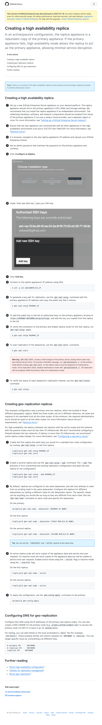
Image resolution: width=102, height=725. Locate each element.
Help (52, 713)
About (53, 715)
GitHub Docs (16, 4)
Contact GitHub (61, 713)
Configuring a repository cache (72, 436)
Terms (25, 713)
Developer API (81, 713)
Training (90, 713)
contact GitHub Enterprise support (75, 19)
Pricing (71, 713)
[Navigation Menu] (94, 4)
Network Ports (30, 422)
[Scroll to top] (96, 719)
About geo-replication (20, 674)
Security (39, 713)
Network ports (18, 131)
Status (46, 713)
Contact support (14, 695)
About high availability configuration (27, 667)
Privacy (31, 713)
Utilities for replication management (27, 670)
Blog (48, 715)
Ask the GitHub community (18, 692)
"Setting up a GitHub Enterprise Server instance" (63, 120)
